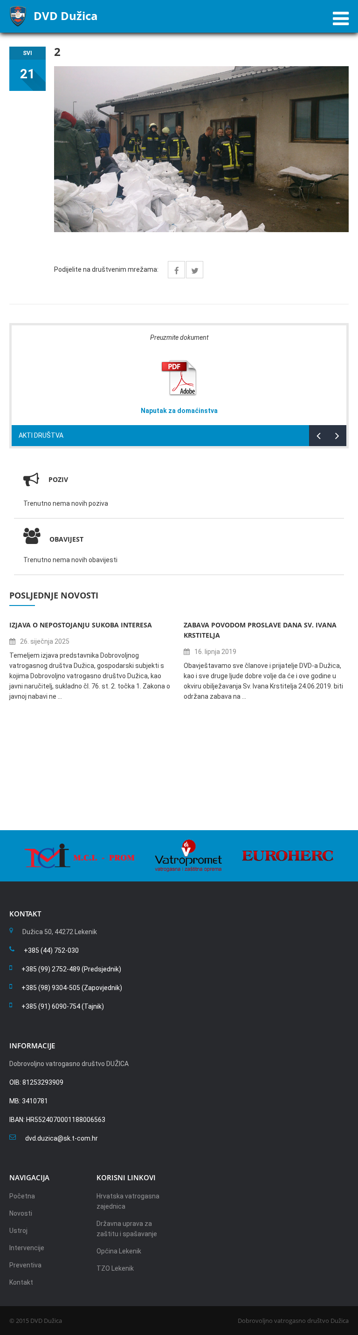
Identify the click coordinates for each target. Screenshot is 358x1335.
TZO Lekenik (115, 1268)
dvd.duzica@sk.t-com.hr (61, 1138)
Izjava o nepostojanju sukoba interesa (80, 624)
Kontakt (21, 1282)
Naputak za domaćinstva (179, 410)
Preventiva (25, 1265)
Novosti (20, 1213)
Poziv (58, 479)
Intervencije (26, 1248)
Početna (22, 1196)
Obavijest (66, 539)
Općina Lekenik (118, 1251)
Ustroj (18, 1230)
